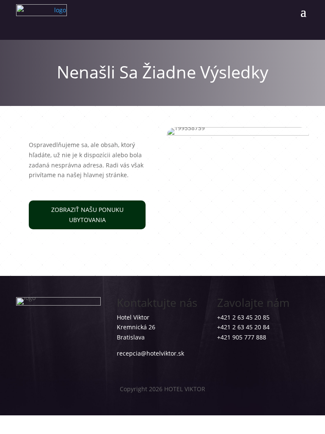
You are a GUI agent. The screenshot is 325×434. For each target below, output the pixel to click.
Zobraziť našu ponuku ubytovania (87, 215)
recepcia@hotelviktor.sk (150, 353)
